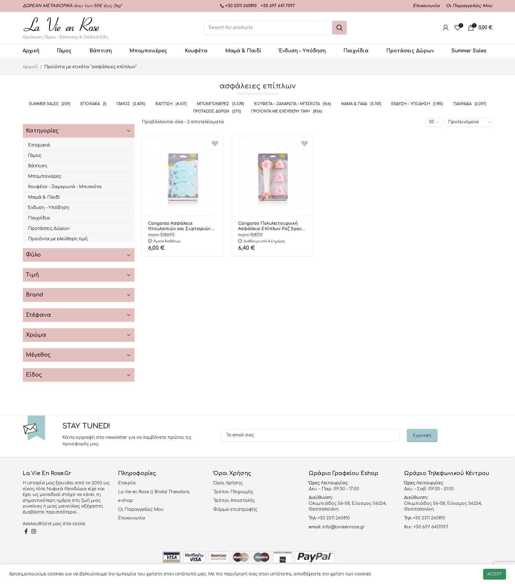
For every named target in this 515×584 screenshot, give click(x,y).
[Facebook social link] (26, 531)
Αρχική (31, 67)
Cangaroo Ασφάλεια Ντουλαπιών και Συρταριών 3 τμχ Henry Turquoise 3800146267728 (181, 226)
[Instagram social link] (34, 531)
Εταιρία (127, 483)
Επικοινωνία (131, 518)
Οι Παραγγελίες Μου (141, 509)
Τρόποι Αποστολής (234, 500)
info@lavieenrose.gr (343, 527)
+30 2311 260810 (241, 6)
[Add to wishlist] (215, 143)
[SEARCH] (339, 28)
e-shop (125, 500)
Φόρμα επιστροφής (235, 509)
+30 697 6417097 (430, 527)
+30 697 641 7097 (277, 6)
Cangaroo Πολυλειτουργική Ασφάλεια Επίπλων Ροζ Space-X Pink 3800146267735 (272, 226)
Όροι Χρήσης (228, 483)
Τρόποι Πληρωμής (233, 492)
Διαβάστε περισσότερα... (51, 512)
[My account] (446, 28)
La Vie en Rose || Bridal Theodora (154, 492)
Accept (494, 574)
